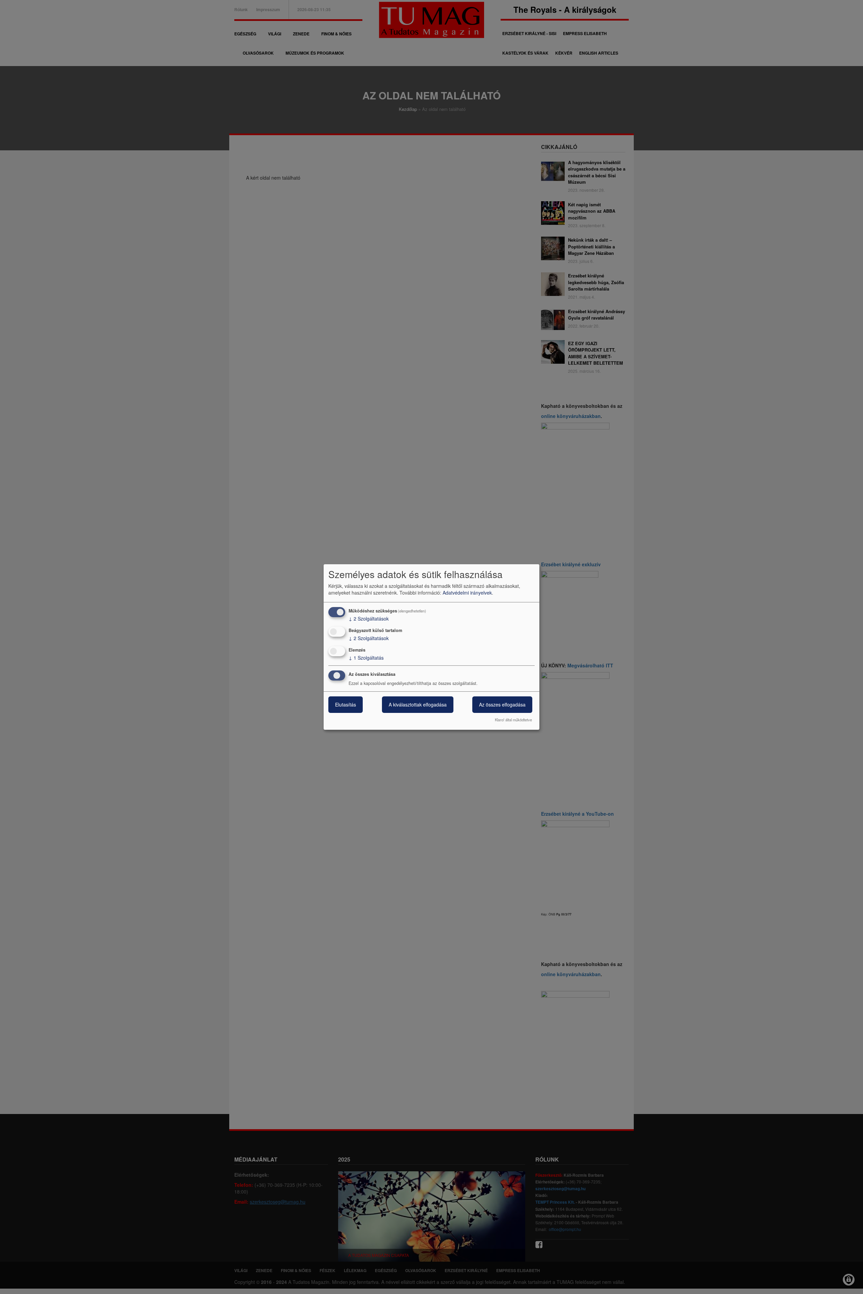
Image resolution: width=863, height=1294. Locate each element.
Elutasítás (345, 704)
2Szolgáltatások (369, 618)
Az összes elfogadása (502, 704)
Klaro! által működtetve (513, 719)
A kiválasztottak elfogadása (418, 704)
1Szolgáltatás (366, 657)
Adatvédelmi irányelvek (467, 592)
